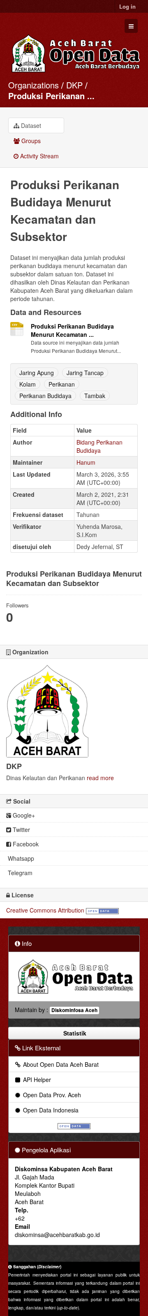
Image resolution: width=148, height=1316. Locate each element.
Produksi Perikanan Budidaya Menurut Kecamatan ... (72, 330)
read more (100, 778)
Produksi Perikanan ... (51, 96)
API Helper (36, 1079)
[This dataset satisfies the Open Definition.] (102, 910)
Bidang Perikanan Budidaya (99, 446)
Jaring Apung (36, 372)
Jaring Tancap (85, 372)
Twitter (20, 829)
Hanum (85, 462)
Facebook (25, 844)
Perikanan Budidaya (45, 396)
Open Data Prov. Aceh (51, 1095)
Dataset (30, 125)
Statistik (74, 1033)
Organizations (33, 85)
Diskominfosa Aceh (74, 1010)
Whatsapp (20, 858)
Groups (30, 141)
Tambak (94, 396)
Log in (127, 6)
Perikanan (62, 384)
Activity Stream (38, 156)
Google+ (23, 815)
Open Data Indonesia (50, 1110)
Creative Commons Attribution (45, 910)
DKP (74, 85)
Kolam (27, 384)
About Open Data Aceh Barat (60, 1064)
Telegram (19, 873)
